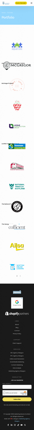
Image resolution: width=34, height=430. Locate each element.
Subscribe (17, 399)
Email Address (6, 383)
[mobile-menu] (30, 3)
